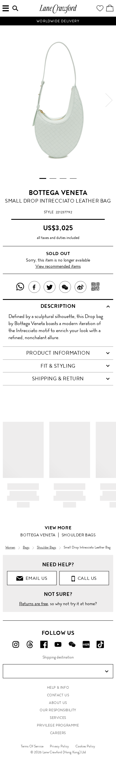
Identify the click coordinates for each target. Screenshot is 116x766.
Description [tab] (58, 306)
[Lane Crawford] (58, 12)
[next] (109, 100)
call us (86, 578)
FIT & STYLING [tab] (58, 366)
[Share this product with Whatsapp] (20, 287)
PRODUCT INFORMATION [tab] (58, 353)
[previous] (7, 100)
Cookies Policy (85, 746)
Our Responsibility (58, 710)
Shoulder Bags (79, 535)
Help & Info (58, 687)
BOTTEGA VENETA (58, 192)
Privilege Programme (58, 725)
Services (58, 717)
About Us (58, 702)
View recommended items (58, 266)
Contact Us (58, 695)
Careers (58, 733)
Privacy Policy (59, 746)
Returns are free (33, 603)
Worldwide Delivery (58, 21)
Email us (35, 578)
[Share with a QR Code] (96, 287)
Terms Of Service (32, 746)
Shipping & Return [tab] (58, 378)
